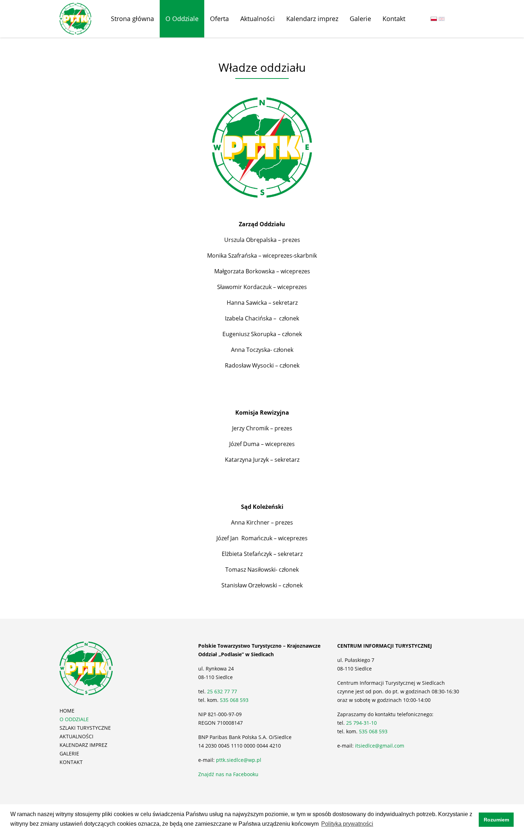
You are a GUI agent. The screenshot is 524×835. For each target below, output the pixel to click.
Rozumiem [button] (496, 820)
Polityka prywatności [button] (347, 824)
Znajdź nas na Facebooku (228, 774)
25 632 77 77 (222, 691)
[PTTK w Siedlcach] (75, 18)
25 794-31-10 (361, 722)
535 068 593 (234, 700)
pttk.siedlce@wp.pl (238, 759)
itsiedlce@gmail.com (379, 745)
